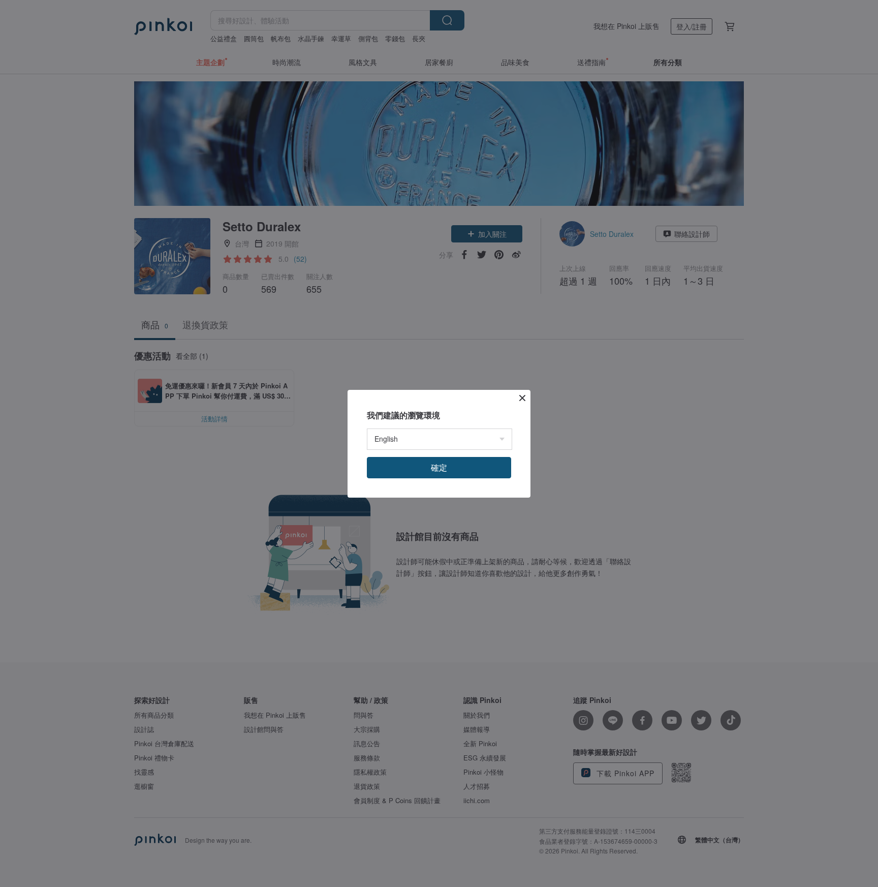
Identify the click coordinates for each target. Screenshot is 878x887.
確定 (439, 467)
